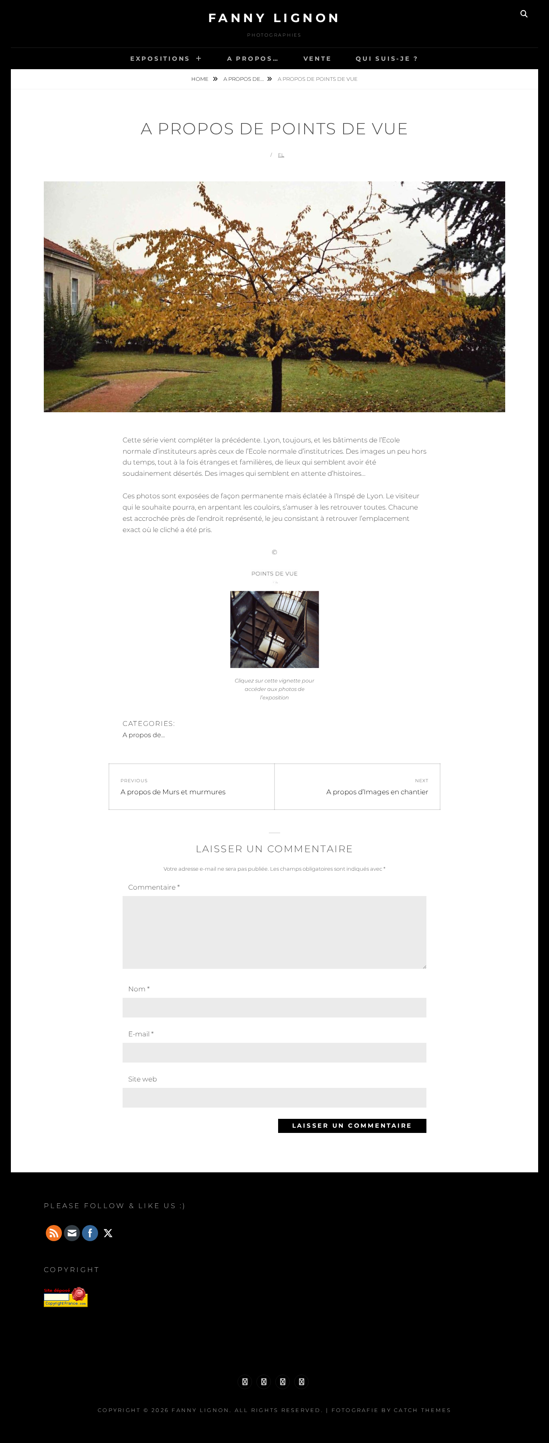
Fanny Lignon (274, 17)
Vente (317, 58)
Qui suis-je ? (387, 58)
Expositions (160, 58)
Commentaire (154, 887)
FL (281, 155)
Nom (139, 989)
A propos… (253, 58)
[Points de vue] (301, 1382)
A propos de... (243, 79)
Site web (142, 1079)
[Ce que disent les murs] (245, 1382)
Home (200, 79)
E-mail (141, 1034)
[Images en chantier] (263, 1382)
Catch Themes (422, 1410)
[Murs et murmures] (282, 1382)
